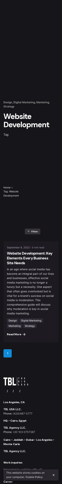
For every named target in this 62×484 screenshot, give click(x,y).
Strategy (8, 106)
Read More (14, 334)
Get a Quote (48, 29)
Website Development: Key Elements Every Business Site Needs (29, 258)
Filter (34, 231)
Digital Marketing (24, 102)
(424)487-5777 (22, 413)
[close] (30, 178)
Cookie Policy (34, 477)
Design (7, 102)
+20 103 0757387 (24, 432)
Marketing (42, 102)
